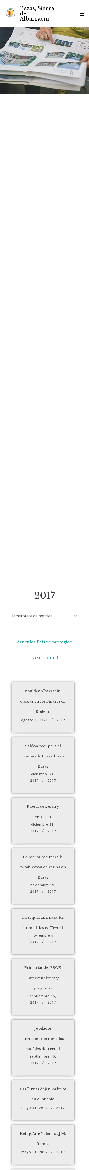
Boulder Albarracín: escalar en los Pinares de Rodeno (43, 701)
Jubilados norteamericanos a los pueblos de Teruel (43, 1038)
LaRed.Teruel (44, 657)
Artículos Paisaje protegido (44, 642)
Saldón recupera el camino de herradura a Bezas (43, 756)
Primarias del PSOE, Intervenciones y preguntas (43, 977)
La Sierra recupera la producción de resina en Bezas (43, 867)
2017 (60, 720)
